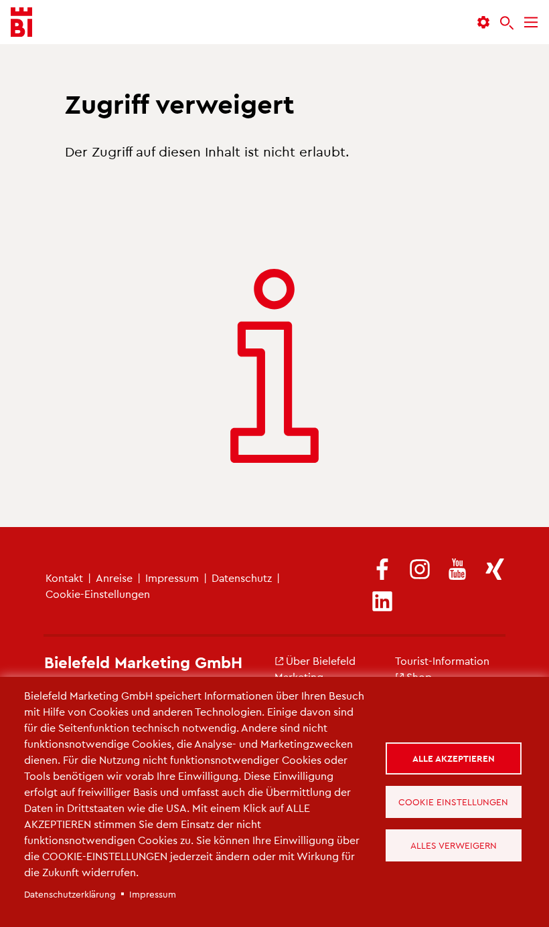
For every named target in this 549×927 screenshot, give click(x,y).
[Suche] (507, 22)
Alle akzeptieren (453, 758)
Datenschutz (242, 577)
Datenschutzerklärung (70, 894)
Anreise (114, 577)
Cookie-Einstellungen (98, 593)
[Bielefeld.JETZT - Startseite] (21, 22)
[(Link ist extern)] (382, 570)
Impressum (172, 577)
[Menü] (531, 22)
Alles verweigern (453, 845)
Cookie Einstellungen (453, 801)
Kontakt (64, 577)
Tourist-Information (442, 660)
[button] (483, 22)
